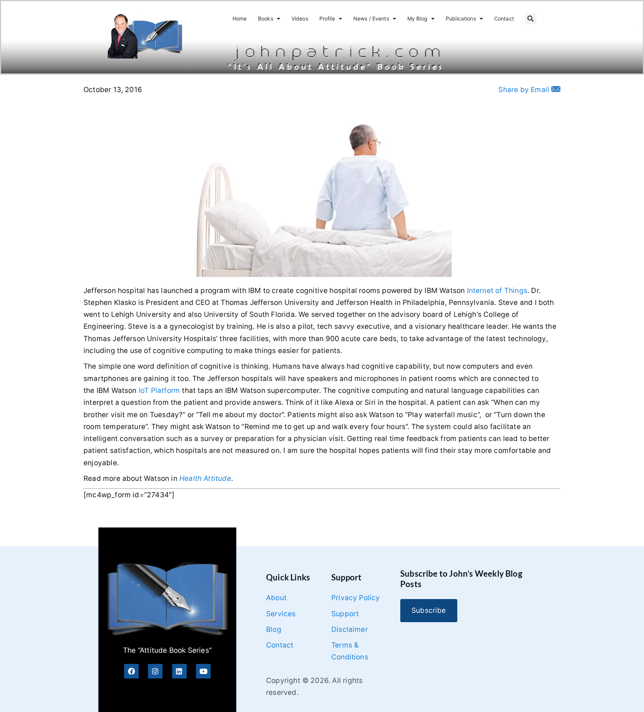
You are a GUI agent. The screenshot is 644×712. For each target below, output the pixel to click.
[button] (530, 18)
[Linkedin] (179, 671)
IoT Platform (159, 390)
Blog (273, 629)
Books (265, 18)
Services (281, 613)
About (276, 597)
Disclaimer (349, 629)
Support (345, 613)
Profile (327, 18)
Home (240, 18)
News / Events (371, 18)
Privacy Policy (355, 597)
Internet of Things (497, 290)
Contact (504, 18)
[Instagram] (155, 671)
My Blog (417, 18)
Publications (461, 18)
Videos (299, 18)
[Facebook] (131, 671)
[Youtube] (203, 671)
